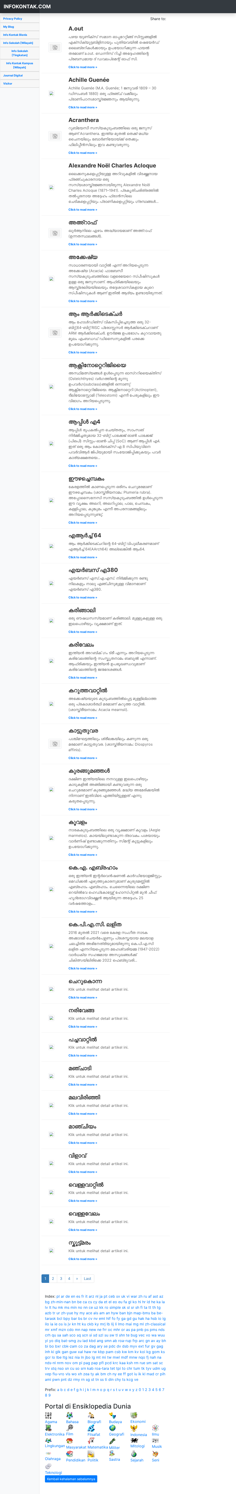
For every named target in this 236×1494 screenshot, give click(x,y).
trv (47, 1368)
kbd (92, 1340)
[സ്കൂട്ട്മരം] (51, 1250)
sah (65, 1335)
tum (136, 1368)
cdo (70, 1329)
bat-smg (68, 1340)
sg (88, 1379)
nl (96, 1296)
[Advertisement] (19, 157)
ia (51, 1324)
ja (101, 1296)
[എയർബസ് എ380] (51, 583)
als (95, 1313)
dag (92, 1346)
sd (95, 1335)
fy (118, 1318)
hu (55, 1307)
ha (147, 1318)
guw (73, 1351)
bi (46, 1346)
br (85, 1318)
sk (124, 1307)
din (111, 1379)
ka (158, 1302)
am (102, 1313)
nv (96, 1318)
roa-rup (124, 1340)
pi (80, 1362)
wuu (161, 1335)
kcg (130, 1379)
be (79, 1302)
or (123, 1329)
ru (145, 1296)
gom (156, 1351)
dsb (125, 1346)
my (82, 1313)
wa (153, 1335)
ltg (65, 1357)
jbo (88, 1357)
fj (147, 1357)
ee (120, 1374)
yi (46, 1340)
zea (86, 1374)
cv (90, 1318)
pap (94, 1362)
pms (153, 1329)
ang (100, 1340)
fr (82, 1296)
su (106, 1335)
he (153, 1302)
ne (99, 1329)
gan (65, 1351)
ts (123, 1379)
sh (137, 1307)
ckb (90, 1324)
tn (97, 1379)
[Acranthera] (55, 135)
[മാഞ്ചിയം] (51, 1134)
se (106, 1346)
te (128, 1335)
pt (105, 1296)
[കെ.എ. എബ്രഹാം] (51, 889)
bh (164, 1340)
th (154, 1307)
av (153, 1340)
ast (155, 1296)
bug (134, 1335)
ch (109, 1374)
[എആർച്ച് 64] (51, 545)
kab (90, 1368)
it (86, 1296)
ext (141, 1346)
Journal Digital (13, 75)
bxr (58, 1346)
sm (148, 1362)
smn (108, 1340)
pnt (64, 1379)
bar (74, 1318)
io (159, 1318)
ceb (112, 1296)
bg (47, 1302)
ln (82, 1357)
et (105, 1302)
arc (141, 1340)
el (110, 1302)
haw (87, 1351)
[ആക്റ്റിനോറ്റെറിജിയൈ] (51, 386)
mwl (116, 1357)
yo (51, 1340)
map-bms (141, 1313)
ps (147, 1329)
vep (48, 1374)
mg (136, 1324)
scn (85, 1335)
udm (156, 1368)
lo (53, 1357)
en (73, 1296)
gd (129, 1318)
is (65, 1324)
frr (105, 1329)
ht (79, 1324)
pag (86, 1362)
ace (89, 1313)
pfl (101, 1362)
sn (67, 1368)
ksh (130, 1362)
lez (71, 1357)
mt (98, 1357)
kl (143, 1374)
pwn (56, 1379)
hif (108, 1318)
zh (140, 1296)
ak (97, 1374)
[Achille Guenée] (51, 93)
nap (84, 1329)
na (159, 1357)
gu (135, 1318)
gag (159, 1346)
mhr (116, 1329)
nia (77, 1357)
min (74, 1307)
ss (102, 1379)
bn (74, 1302)
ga (123, 1318)
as (128, 1329)
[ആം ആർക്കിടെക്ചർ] (55, 332)
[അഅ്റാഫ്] (55, 232)
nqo (142, 1357)
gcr (48, 1357)
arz (91, 1296)
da (100, 1302)
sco (72, 1335)
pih (162, 1374)
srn (83, 1368)
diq (57, 1340)
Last (87, 1278)
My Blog (8, 26)
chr (129, 1368)
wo (74, 1374)
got (130, 1374)
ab (115, 1340)
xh (80, 1374)
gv (153, 1346)
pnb (140, 1329)
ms (66, 1307)
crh (47, 1335)
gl (129, 1302)
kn (74, 1324)
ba (153, 1313)
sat (155, 1362)
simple (115, 1307)
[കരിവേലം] (51, 660)
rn (83, 1379)
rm (136, 1362)
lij (112, 1324)
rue (142, 1362)
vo (148, 1335)
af (150, 1296)
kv (137, 1351)
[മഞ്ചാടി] (51, 1075)
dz (70, 1379)
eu (120, 1302)
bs (80, 1318)
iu (135, 1374)
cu (72, 1368)
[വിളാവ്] (51, 1163)
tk (143, 1368)
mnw (133, 1357)
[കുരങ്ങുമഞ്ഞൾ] (51, 789)
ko (135, 1302)
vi (128, 1296)
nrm (60, 1362)
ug (163, 1368)
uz (96, 1307)
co (80, 1346)
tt (149, 1307)
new (92, 1329)
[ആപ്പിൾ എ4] (51, 443)
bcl (59, 1318)
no (80, 1307)
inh (47, 1351)
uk (123, 1296)
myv (133, 1346)
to (124, 1368)
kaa (122, 1362)
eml (102, 1318)
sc (161, 1362)
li (116, 1324)
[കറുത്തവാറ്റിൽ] (51, 703)
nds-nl (50, 1362)
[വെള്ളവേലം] (51, 1221)
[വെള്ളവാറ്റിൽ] (51, 1192)
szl (100, 1335)
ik (139, 1374)
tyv (148, 1368)
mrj (103, 1324)
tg (159, 1307)
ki (52, 1351)
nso (61, 1368)
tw (109, 1357)
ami (48, 1379)
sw (111, 1335)
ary (100, 1346)
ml (142, 1324)
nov (68, 1362)
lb (108, 1324)
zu (79, 1340)
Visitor (7, 83)
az (161, 1296)
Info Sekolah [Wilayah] (18, 43)
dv (119, 1346)
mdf (124, 1357)
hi (139, 1302)
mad (150, 1374)
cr (157, 1374)
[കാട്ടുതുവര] (55, 743)
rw (94, 1351)
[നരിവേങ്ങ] (51, 1017)
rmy (76, 1379)
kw (124, 1351)
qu (54, 1335)
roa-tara (102, 1368)
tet (112, 1368)
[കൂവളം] (51, 837)
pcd (108, 1362)
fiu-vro (58, 1374)
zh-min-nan (61, 1302)
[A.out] (55, 47)
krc (115, 1362)
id (148, 1302)
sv (118, 1296)
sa (59, 1335)
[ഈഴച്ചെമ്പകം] (51, 500)
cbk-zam (69, 1346)
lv (46, 1307)
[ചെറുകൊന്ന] (51, 988)
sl (128, 1307)
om (75, 1362)
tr (54, 1313)
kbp (101, 1351)
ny (114, 1374)
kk (101, 1307)
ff (124, 1374)
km (130, 1351)
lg (93, 1357)
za (86, 1346)
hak (141, 1318)
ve (136, 1379)
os (61, 1324)
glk (58, 1351)
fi (141, 1307)
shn (122, 1335)
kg (148, 1351)
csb (118, 1351)
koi (142, 1351)
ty (92, 1374)
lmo (121, 1324)
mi (104, 1357)
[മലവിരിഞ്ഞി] (51, 1104)
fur (147, 1346)
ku (84, 1324)
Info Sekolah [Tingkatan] (20, 53)
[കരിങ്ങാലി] (51, 620)
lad (85, 1340)
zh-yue (67, 1313)
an (108, 1313)
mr (47, 1329)
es (78, 1296)
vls (67, 1374)
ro (106, 1307)
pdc (112, 1346)
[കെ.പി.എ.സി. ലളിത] (51, 945)
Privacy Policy (12, 18)
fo (113, 1318)
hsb (154, 1318)
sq (79, 1335)
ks (163, 1351)
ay (158, 1340)
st (92, 1379)
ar (62, 1296)
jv (69, 1324)
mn (77, 1329)
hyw (114, 1313)
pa (133, 1329)
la (163, 1302)
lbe (59, 1357)
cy (95, 1302)
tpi (118, 1368)
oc (110, 1329)
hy (76, 1313)
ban (122, 1313)
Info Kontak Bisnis (15, 34)
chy (118, 1379)
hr (144, 1302)
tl (116, 1335)
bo (51, 1346)
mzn (62, 1329)
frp (135, 1340)
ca (85, 1302)
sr (132, 1307)
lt (50, 1307)
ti (106, 1379)
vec (142, 1335)
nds (161, 1329)
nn (85, 1307)
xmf (54, 1329)
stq (53, 1368)
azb (48, 1313)
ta (145, 1307)
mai (129, 1324)
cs (90, 1302)
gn (147, 1340)
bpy (66, 1318)
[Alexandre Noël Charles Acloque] (51, 187)
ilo (47, 1324)
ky (97, 1324)
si (90, 1335)
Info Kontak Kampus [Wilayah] (19, 65)
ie (55, 1324)
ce (91, 1307)
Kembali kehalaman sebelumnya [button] (71, 1479)
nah (153, 1357)
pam (109, 1351)
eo (115, 1302)
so (77, 1368)
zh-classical (155, 1324)
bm (103, 1374)
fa (125, 1302)
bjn (129, 1313)
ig (164, 1318)
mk (60, 1307)
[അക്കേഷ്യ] (51, 278)
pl (58, 1296)
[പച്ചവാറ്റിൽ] (51, 1047)
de (67, 1296)
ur (58, 1313)
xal (80, 1351)
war (134, 1296)
